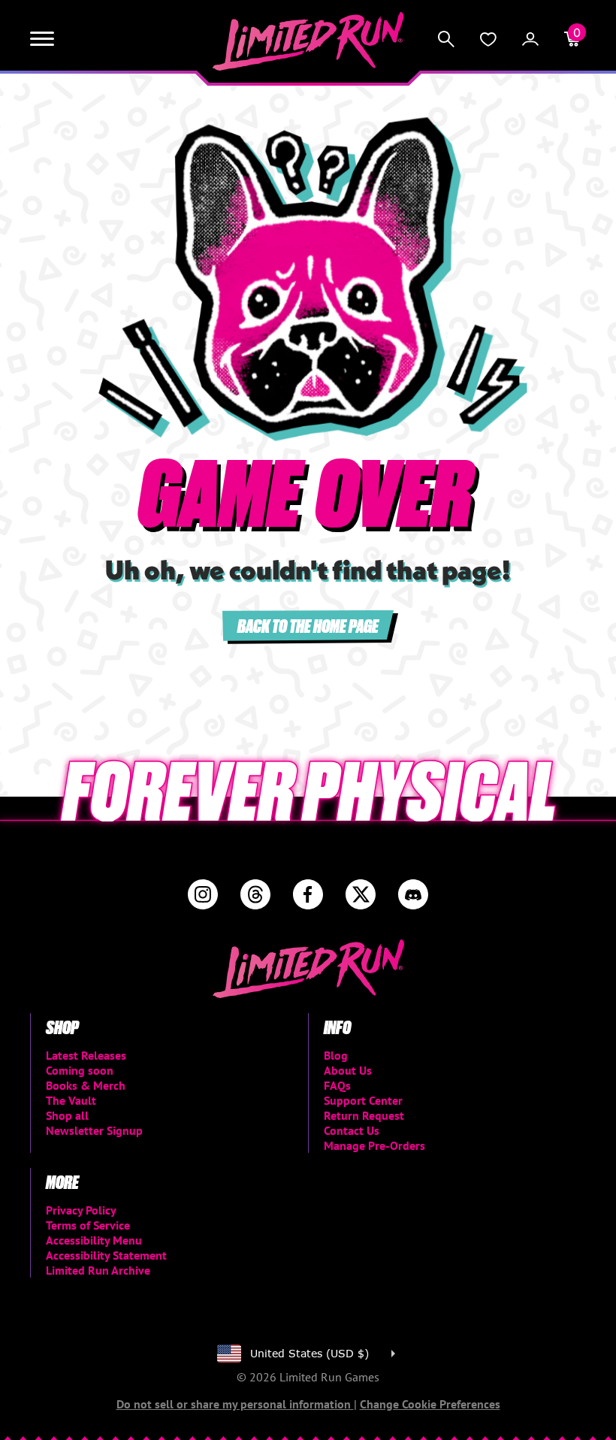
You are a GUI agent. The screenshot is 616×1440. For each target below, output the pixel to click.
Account (530, 39)
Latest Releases (86, 1055)
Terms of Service (88, 1225)
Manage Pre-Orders (374, 1145)
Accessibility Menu (94, 1240)
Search (446, 39)
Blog (336, 1055)
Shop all (67, 1115)
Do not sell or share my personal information (235, 1403)
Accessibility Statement (106, 1255)
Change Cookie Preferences (430, 1403)
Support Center (363, 1100)
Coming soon (79, 1070)
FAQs (337, 1085)
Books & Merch (85, 1085)
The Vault (71, 1100)
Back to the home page (308, 625)
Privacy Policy (81, 1210)
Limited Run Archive (98, 1270)
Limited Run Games (308, 41)
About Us (348, 1070)
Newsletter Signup (94, 1130)
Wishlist (488, 39)
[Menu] (42, 39)
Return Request (364, 1115)
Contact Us (351, 1130)
